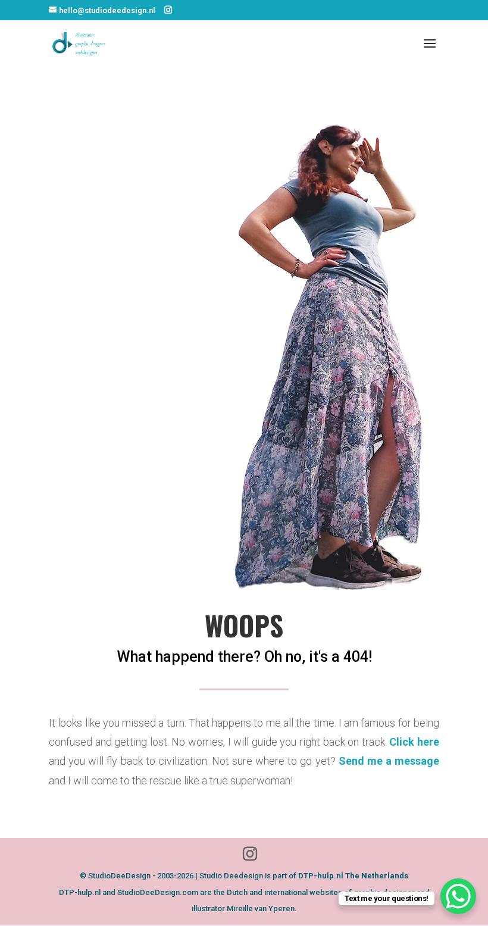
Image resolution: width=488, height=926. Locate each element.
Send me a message (389, 761)
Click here (414, 742)
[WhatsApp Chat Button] (458, 896)
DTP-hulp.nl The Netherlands (353, 875)
